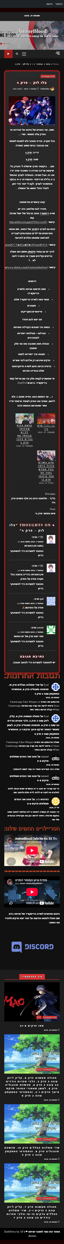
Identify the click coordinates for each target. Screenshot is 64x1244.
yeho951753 (42, 799)
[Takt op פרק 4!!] (46, 418)
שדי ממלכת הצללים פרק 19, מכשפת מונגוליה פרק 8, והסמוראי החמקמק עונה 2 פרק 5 (34, 689)
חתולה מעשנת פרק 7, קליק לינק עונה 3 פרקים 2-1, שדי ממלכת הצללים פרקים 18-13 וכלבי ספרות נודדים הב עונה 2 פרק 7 (32, 1183)
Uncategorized (48, 76)
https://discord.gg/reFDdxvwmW (28, 222)
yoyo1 (40, 627)
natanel (45, 756)
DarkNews (10, 1231)
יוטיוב (35, 229)
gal (41, 599)
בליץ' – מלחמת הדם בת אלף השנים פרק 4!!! (33, 498)
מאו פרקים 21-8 (32, 1002)
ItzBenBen (45, 89)
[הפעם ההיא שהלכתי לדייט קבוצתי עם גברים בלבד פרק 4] (25, 418)
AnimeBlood (32, 31)
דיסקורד (44, 213)
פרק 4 (28, 152)
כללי (38, 1017)
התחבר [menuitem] (59, 4)
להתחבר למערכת (42, 662)
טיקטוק (31, 251)
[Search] (17, 54)
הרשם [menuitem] (49, 4)
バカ (40, 537)
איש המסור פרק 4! (45, 511)
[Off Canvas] (58, 53)
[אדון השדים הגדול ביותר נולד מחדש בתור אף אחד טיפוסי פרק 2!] (46, 455)
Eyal (46, 685)
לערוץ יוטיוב (8, 54)
